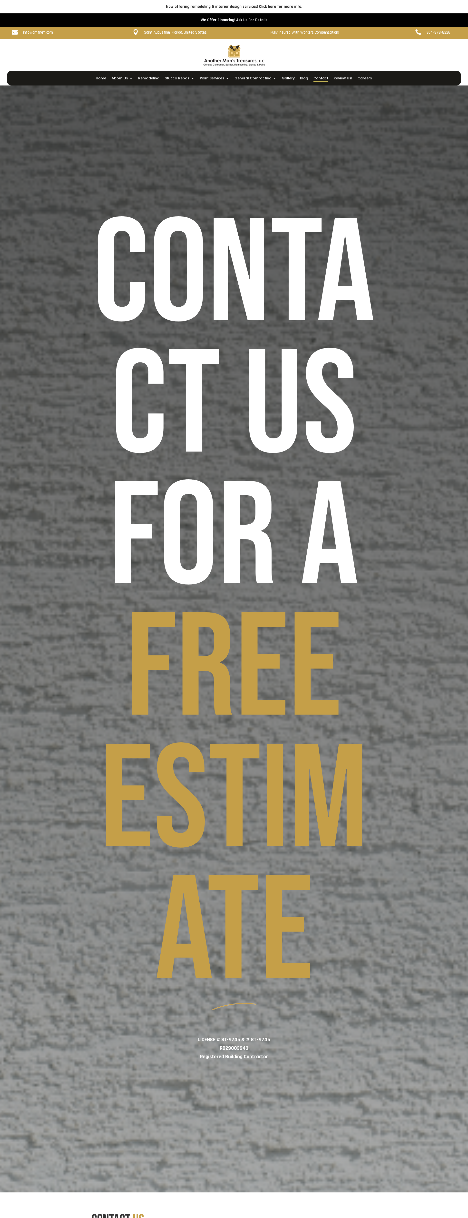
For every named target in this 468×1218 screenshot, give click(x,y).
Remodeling (148, 78)
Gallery (288, 78)
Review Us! (343, 78)
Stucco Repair (177, 78)
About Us (120, 78)
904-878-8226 (442, 80)
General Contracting (253, 78)
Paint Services (212, 78)
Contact (320, 78)
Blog (304, 78)
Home (101, 78)
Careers (365, 78)
